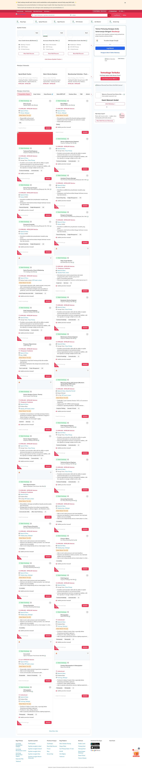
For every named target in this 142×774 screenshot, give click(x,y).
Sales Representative (29, 484)
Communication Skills (24, 511)
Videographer (27, 690)
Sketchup (28, 421)
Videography (30, 714)
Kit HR (61, 751)
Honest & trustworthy (32, 675)
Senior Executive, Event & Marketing (33, 270)
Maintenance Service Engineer (69, 337)
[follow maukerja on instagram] (121, 744)
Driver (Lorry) (27, 103)
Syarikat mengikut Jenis (34, 751)
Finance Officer (65, 538)
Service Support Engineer (30, 438)
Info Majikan (62, 754)
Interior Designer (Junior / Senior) (32, 394)
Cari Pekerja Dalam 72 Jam (66, 748)
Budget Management (35, 207)
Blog (48, 751)
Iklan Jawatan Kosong (65, 743)
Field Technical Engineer (30, 310)
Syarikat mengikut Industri (35, 748)
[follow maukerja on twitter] (114, 744)
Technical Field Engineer (30, 151)
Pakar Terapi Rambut (66, 260)
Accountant (26, 654)
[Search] (109, 15)
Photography (22, 714)
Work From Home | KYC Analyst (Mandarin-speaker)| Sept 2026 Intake (72, 383)
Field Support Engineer (67, 425)
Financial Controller (29, 224)
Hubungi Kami (82, 748)
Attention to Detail (71, 408)
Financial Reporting (23, 207)
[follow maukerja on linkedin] (125, 744)
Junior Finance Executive (30, 526)
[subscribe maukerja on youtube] (118, 744)
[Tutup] (139, 748)
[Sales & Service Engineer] (53, 76)
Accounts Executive (29, 566)
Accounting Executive (67, 499)
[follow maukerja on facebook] (110, 744)
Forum (48, 748)
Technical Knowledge (24, 170)
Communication (35, 170)
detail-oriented (38, 293)
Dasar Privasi (81, 755)
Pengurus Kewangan (66, 215)
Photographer (64, 615)
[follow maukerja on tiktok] (110, 748)
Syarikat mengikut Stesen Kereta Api (34, 757)
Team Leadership (23, 368)
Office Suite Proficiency (37, 511)
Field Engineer (65, 578)
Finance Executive (28, 605)
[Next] (91, 45)
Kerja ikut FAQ (19, 758)
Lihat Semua (121, 58)
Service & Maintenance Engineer (70, 141)
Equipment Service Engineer (68, 300)
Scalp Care (59, 283)
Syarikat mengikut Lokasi (34, 746)
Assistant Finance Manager (68, 178)
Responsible (22, 675)
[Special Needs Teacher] (29, 76)
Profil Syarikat (31, 743)
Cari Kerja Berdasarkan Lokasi (21, 749)
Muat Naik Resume (52, 746)
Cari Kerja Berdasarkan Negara (19, 755)
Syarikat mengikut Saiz (34, 754)
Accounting (22, 548)
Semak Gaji (50, 754)
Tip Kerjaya (50, 743)
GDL (20, 122)
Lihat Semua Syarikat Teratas (53, 59)
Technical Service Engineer (68, 462)
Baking (58, 124)
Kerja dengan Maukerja (81, 752)
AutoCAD (21, 421)
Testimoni (18, 761)
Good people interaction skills (26, 293)
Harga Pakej (62, 746)
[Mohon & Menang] (136, 753)
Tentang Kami (81, 746)
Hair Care (66, 283)
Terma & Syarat (82, 758)
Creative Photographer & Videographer (71, 665)
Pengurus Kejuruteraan (29, 344)
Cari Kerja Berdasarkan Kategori (19, 745)
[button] (50, 101)
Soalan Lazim (81, 743)
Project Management (34, 368)
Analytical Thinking (60, 408)
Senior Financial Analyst (30, 187)
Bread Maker (64, 103)
